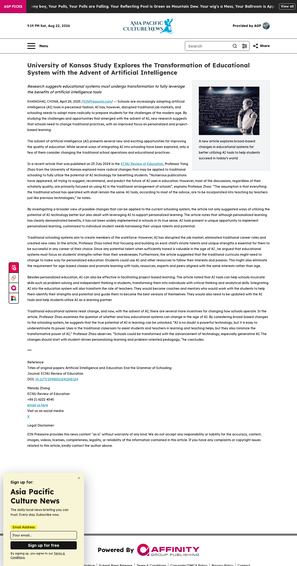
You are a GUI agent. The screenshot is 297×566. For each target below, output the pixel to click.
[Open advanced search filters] (244, 46)
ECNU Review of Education (142, 164)
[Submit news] (13, 268)
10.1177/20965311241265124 (56, 379)
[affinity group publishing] (13, 288)
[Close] (79, 478)
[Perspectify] (13, 278)
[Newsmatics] (13, 298)
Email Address (24, 527)
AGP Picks (13, 6)
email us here (37, 405)
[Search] (235, 46)
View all (287, 6)
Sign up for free (43, 545)
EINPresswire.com (97, 101)
